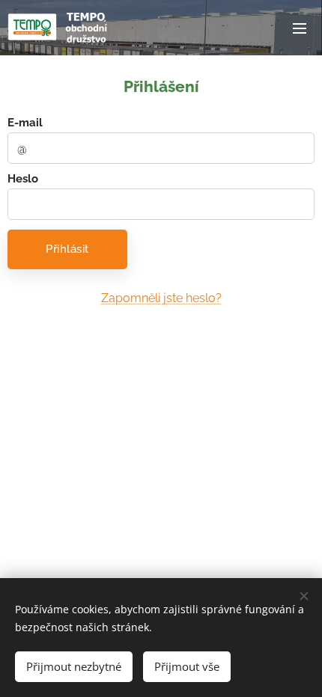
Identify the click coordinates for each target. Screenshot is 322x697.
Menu (300, 28)
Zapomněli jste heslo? (161, 298)
